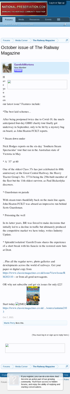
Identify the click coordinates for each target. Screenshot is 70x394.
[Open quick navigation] (67, 40)
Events (48, 19)
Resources (34, 19)
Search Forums (10, 24)
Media (21, 19)
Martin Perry (9, 323)
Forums (9, 20)
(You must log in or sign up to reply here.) (50, 335)
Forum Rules (63, 379)
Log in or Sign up (56, 3)
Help (66, 375)
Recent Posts (27, 24)
